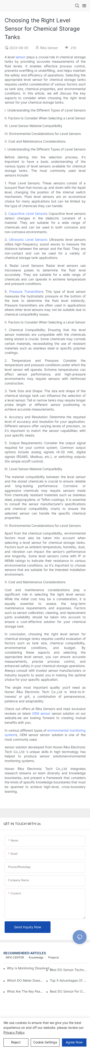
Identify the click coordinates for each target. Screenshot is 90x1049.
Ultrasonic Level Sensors (28, 239)
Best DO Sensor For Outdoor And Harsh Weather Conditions (68, 991)
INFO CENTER (15, 957)
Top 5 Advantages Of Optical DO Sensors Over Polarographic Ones (68, 980)
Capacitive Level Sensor (26, 213)
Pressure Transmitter (25, 291)
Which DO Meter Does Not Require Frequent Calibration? (25, 980)
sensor (20, 57)
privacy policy (14, 1032)
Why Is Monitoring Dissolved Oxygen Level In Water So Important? (31, 968)
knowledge (36, 957)
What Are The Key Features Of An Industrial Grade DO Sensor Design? (25, 991)
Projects (53, 957)
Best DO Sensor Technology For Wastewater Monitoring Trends (68, 970)
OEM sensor (41, 713)
